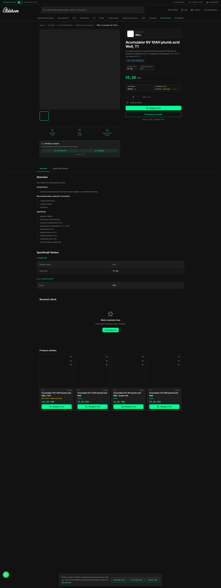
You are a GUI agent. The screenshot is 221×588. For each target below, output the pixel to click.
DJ (94, 18)
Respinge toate (119, 580)
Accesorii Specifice (65, 25)
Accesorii (152, 18)
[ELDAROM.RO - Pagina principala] (11, 9)
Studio (101, 18)
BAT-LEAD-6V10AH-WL (135, 60)
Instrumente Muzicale (45, 18)
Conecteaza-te (110, 330)
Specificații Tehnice (60, 168)
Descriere (43, 168)
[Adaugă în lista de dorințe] (127, 102)
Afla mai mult (66, 582)
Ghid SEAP (167, 18)
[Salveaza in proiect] (70, 364)
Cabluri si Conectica (130, 18)
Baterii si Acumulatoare (84, 25)
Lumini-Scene (113, 18)
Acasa (42, 25)
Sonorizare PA (63, 18)
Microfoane (84, 18)
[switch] (20, 2)
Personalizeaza (136, 580)
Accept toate (153, 580)
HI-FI (74, 18)
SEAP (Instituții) (30, 2)
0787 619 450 (180, 2)
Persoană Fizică (9, 2)
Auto (143, 18)
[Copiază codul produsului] (135, 89)
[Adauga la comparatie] (71, 360)
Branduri (180, 18)
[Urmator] (181, 383)
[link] (57, 382)
